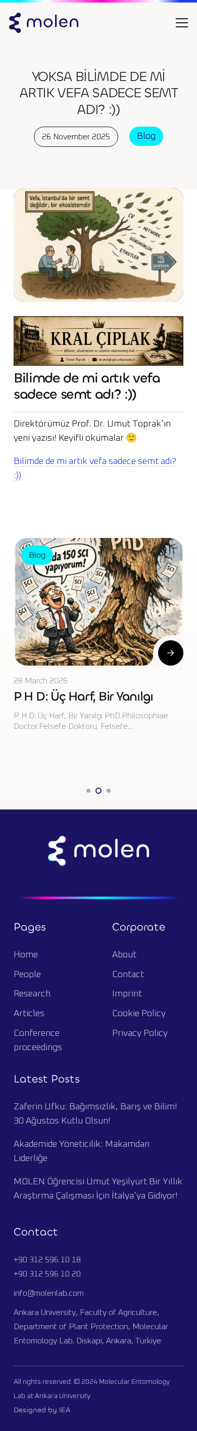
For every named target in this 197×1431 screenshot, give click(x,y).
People (27, 974)
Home (26, 954)
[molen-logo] (43, 23)
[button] (88, 791)
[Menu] (182, 22)
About (124, 954)
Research (32, 993)
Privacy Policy (140, 1033)
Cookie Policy (139, 1013)
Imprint (127, 993)
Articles (29, 1013)
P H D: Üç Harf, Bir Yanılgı (83, 696)
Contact (128, 974)
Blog (146, 136)
